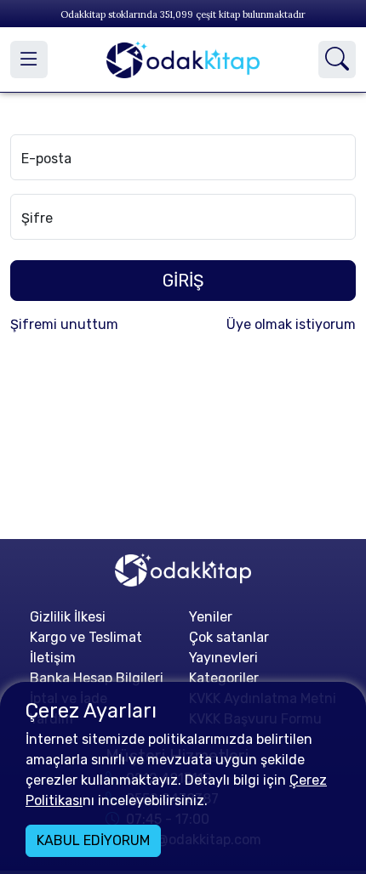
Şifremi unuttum (64, 324)
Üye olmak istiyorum (291, 324)
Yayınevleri (223, 658)
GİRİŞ (183, 280)
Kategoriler (224, 678)
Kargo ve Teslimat (86, 637)
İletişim (53, 658)
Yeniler (210, 617)
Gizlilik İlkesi (68, 617)
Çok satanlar (229, 637)
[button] (29, 59)
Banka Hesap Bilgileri (96, 678)
